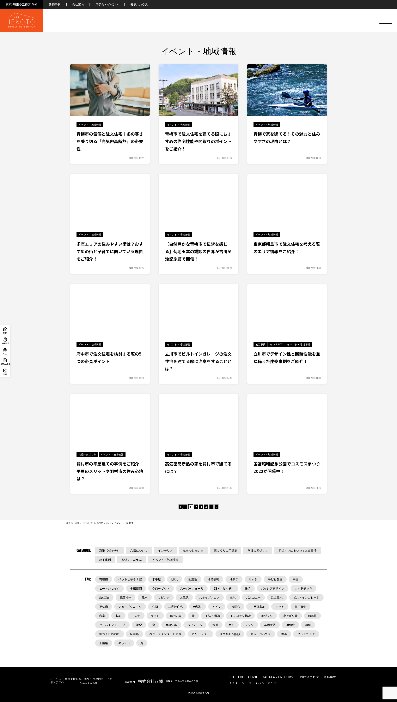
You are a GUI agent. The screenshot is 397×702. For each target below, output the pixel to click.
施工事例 (105, 560)
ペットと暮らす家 (130, 579)
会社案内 (78, 4)
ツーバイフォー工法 (112, 625)
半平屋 (156, 579)
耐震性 (192, 579)
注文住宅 (277, 597)
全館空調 (136, 588)
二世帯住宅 (175, 607)
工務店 (103, 643)
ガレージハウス (260, 634)
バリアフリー (200, 634)
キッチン (124, 643)
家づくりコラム (131, 560)
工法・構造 (212, 616)
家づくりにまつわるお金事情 (298, 550)
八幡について (139, 550)
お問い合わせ (309, 677)
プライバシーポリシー (264, 683)
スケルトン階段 (230, 634)
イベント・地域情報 (165, 560)
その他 (136, 616)
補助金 (290, 625)
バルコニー (253, 597)
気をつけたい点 (193, 550)
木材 (231, 625)
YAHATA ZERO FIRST (279, 677)
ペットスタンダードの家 (165, 634)
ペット (279, 607)
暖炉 (247, 588)
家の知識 (171, 625)
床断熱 (134, 634)
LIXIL (174, 579)
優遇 (215, 625)
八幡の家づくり (258, 550)
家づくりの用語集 (225, 550)
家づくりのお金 (109, 634)
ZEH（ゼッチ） (109, 550)
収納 (118, 616)
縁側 (308, 625)
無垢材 (197, 607)
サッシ (253, 579)
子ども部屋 (275, 579)
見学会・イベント (107, 4)
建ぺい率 (176, 616)
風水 (144, 597)
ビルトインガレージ (306, 597)
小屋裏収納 (257, 607)
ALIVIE (253, 677)
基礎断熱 (270, 625)
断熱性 (312, 616)
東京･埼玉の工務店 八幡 (21, 4)
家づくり (267, 616)
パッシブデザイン (272, 588)
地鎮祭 (234, 579)
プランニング (306, 634)
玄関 (155, 607)
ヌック (249, 625)
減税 (139, 625)
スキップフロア (209, 597)
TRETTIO (235, 677)
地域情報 (213, 579)
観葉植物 (126, 597)
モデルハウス (139, 4)
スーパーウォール (191, 588)
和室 (102, 616)
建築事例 (55, 4)
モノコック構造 (240, 616)
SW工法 (104, 597)
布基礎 (103, 579)
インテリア (165, 550)
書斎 (284, 634)
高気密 (103, 607)
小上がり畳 (290, 616)
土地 (233, 597)
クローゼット (161, 588)
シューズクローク (129, 607)
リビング (164, 597)
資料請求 (329, 677)
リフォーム (195, 625)
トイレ (216, 607)
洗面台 (235, 607)
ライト (155, 616)
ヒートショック (109, 588)
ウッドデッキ (303, 588)
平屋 (296, 579)
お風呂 (184, 597)
